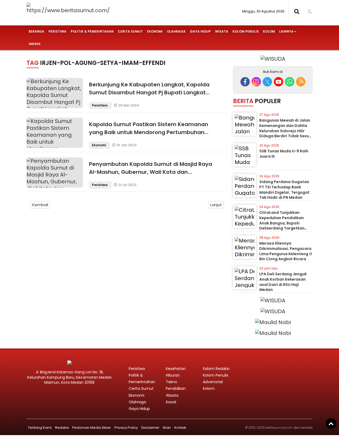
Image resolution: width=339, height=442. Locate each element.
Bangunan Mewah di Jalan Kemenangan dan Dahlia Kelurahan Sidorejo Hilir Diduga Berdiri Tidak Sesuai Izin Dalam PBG (286, 131)
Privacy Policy (126, 427)
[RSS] (300, 81)
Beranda (36, 31)
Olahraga (176, 31)
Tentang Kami (40, 427)
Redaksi (62, 427)
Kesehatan (176, 368)
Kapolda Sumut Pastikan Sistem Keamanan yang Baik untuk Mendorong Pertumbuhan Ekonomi (148, 132)
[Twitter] (267, 81)
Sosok (171, 402)
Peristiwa (57, 31)
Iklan (167, 427)
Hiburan (173, 375)
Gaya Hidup (200, 31)
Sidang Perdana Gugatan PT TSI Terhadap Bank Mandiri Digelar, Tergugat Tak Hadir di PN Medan (284, 189)
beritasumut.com (278, 427)
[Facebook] (245, 81)
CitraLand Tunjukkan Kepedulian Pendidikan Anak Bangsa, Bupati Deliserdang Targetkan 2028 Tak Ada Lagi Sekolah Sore (285, 225)
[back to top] (331, 423)
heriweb (306, 427)
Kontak (180, 427)
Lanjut (216, 204)
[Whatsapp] (289, 81)
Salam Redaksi (216, 368)
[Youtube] (278, 81)
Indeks (35, 44)
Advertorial (213, 381)
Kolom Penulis (246, 31)
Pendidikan (176, 388)
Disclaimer (150, 427)
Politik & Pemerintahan (92, 31)
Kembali (40, 204)
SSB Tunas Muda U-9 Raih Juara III (283, 153)
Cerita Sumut (130, 31)
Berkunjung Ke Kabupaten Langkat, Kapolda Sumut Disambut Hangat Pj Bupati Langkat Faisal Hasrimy (149, 92)
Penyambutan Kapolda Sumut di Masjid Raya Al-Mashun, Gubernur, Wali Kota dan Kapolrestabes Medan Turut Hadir (150, 172)
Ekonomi (155, 31)
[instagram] (256, 81)
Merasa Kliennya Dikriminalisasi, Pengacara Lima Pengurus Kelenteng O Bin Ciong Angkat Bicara (285, 251)
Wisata (221, 31)
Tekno (171, 381)
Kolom (269, 31)
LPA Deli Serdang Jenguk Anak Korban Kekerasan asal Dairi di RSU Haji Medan (283, 281)
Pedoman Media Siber (91, 427)
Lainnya (286, 31)
